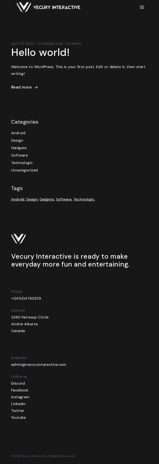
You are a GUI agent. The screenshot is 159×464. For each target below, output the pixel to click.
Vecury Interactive (34, 456)
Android (18, 132)
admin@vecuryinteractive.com (38, 364)
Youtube (18, 417)
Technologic (22, 162)
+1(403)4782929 (26, 298)
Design (17, 140)
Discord (18, 383)
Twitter (17, 410)
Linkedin (18, 403)
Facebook (20, 390)
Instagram (20, 397)
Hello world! (40, 52)
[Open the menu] (142, 7)
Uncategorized (50, 43)
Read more (21, 87)
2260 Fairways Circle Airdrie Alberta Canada (30, 324)
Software (19, 155)
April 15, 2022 (22, 43)
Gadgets (19, 147)
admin (74, 43)
